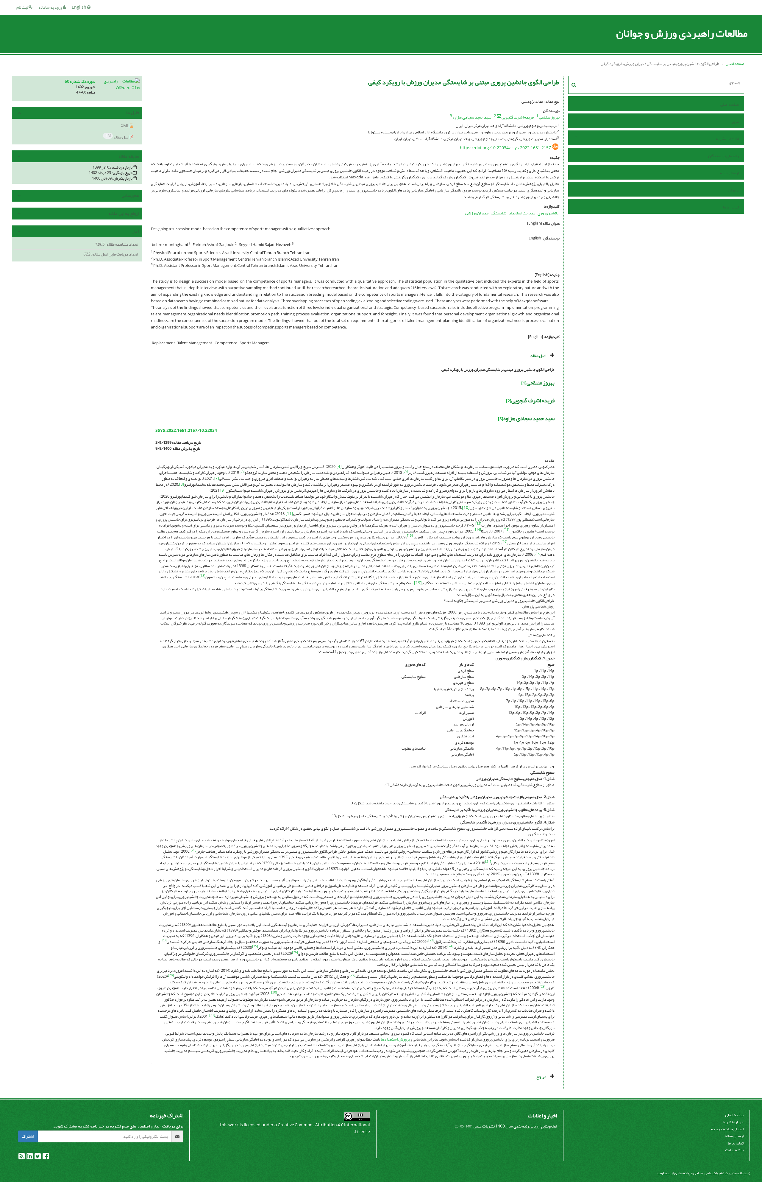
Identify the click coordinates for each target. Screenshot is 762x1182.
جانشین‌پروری (549, 213)
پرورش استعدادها (395, 1039)
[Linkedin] (29, 1157)
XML (125, 126)
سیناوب (664, 1173)
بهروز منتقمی (549, 117)
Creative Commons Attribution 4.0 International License (324, 1128)
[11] (289, 514)
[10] (466, 508)
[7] (216, 478)
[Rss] (21, 1157)
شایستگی (498, 213)
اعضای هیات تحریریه (727, 1129)
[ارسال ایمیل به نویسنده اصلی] (499, 116)
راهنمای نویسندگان (723, 156)
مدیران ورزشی (476, 213)
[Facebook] (45, 1157)
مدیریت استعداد (522, 213)
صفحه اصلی (735, 64)
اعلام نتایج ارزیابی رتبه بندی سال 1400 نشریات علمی (515, 1126)
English (79, 7)
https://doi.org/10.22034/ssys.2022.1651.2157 (505, 148)
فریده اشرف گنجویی (518, 117)
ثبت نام (22, 7)
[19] (418, 583)
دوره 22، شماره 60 (80, 81)
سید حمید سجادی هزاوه (472, 117)
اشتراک (28, 1136)
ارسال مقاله (729, 173)
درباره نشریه (733, 1122)
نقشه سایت (734, 1150)
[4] (339, 466)
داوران (733, 190)
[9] (223, 490)
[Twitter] (37, 1157)
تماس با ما (731, 207)
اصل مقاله (117, 137)
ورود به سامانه (51, 7)
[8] (181, 484)
